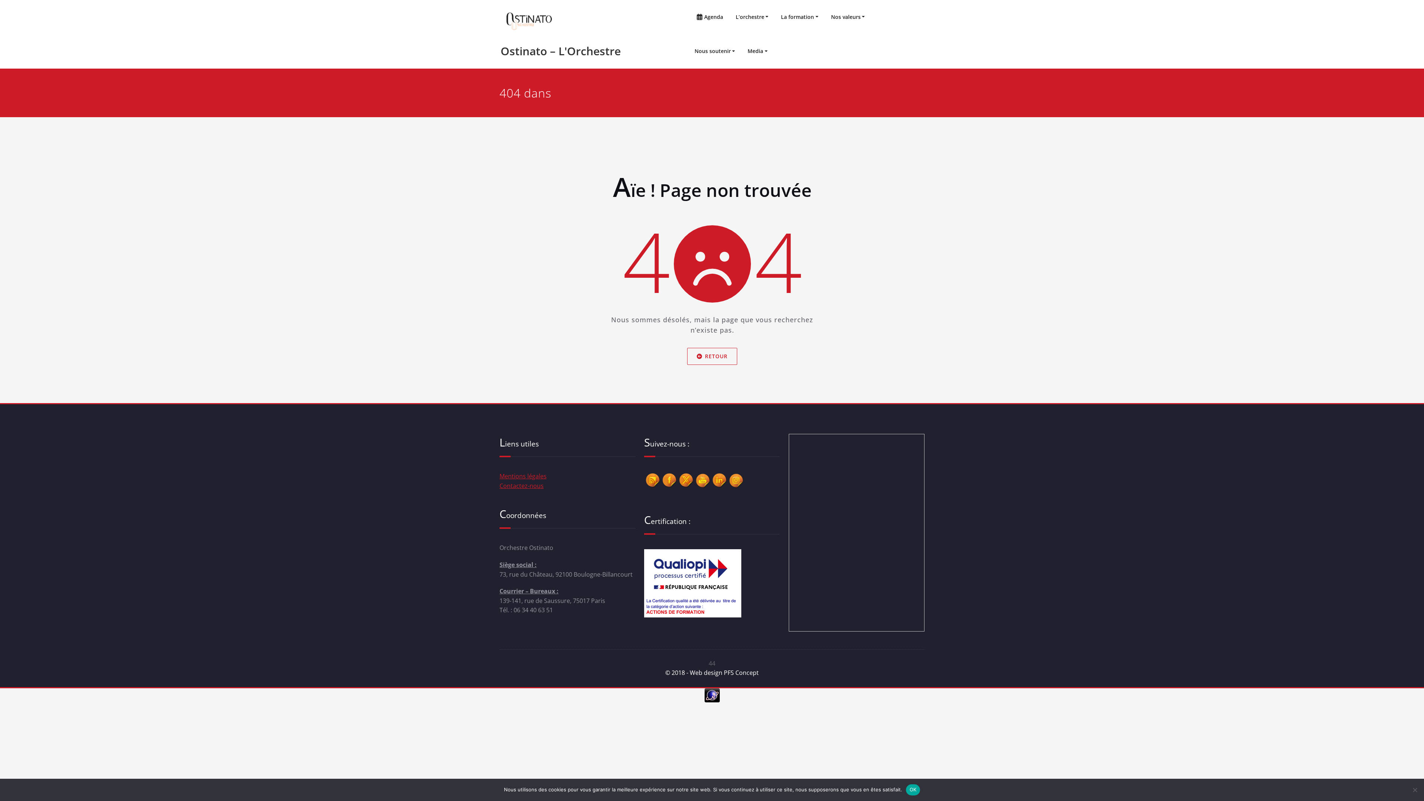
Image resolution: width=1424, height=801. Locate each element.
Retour (716, 356)
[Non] (1414, 790)
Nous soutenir (713, 51)
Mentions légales (523, 476)
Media (755, 51)
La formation (797, 16)
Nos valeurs (846, 16)
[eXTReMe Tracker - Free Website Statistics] (712, 695)
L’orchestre (750, 16)
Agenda (713, 16)
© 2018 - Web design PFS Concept (712, 673)
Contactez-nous (522, 486)
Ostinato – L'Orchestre (561, 51)
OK (913, 789)
